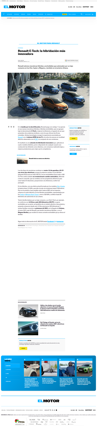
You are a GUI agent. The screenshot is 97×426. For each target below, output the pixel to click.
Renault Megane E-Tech (23, 227)
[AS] (74, 7)
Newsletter (49, 14)
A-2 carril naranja (33, 0)
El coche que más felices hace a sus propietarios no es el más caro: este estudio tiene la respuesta (84, 381)
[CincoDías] (79, 7)
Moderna (38, 424)
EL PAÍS (7, 373)
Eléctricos (16, 14)
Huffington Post (34, 422)
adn (68, 420)
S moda (57, 424)
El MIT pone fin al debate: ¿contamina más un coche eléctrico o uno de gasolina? (49, 381)
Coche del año (54, 0)
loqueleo (64, 424)
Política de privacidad (10, 410)
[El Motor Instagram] (52, 410)
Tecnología (40, 14)
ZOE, (36, 139)
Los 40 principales (39, 420)
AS (6, 377)
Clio (58, 186)
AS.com (64, 420)
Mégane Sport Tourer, (32, 194)
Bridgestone (47, 0)
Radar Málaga (20, 0)
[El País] (70, 7)
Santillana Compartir (53, 420)
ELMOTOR (8, 365)
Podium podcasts (45, 424)
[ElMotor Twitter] (50, 410)
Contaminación (13, 0)
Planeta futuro (67, 422)
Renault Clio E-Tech (43, 225)
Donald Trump (41, 0)
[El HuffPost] (86, 7)
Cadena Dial (57, 422)
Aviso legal (3, 410)
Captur (22, 194)
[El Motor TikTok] (54, 410)
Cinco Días (51, 422)
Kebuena (72, 422)
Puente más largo (69, 0)
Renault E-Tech (51, 225)
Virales (34, 14)
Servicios (64, 14)
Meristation (70, 424)
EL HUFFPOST (8, 369)
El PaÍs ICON (51, 424)
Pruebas (29, 14)
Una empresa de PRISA (20, 421)
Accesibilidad (36, 410)
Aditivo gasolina (61, 0)
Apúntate (23, 348)
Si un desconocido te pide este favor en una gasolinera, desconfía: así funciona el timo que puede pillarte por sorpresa (67, 382)
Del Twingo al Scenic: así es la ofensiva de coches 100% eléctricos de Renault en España (52, 323)
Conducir (23, 14)
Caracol (73, 420)
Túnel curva (26, 0)
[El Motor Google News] (56, 410)
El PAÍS (32, 420)
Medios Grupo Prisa (20, 424)
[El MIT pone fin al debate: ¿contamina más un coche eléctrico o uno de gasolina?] (49, 376)
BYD (8, 0)
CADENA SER (8, 381)
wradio (46, 422)
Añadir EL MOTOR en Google (72, 60)
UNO (42, 422)
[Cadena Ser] (91, 7)
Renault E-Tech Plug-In (59, 225)
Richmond (31, 424)
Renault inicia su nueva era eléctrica (39, 158)
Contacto (41, 410)
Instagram (60, 221)
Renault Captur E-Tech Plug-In (32, 225)
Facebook (50, 221)
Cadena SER (59, 420)
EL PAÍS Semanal (62, 422)
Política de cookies (29, 410)
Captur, (63, 186)
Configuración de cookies (20, 410)
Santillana (45, 420)
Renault (20, 137)
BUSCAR (73, 153)
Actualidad (9, 14)
